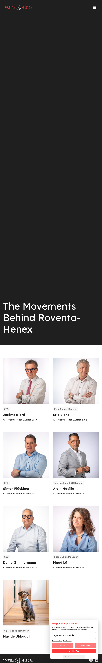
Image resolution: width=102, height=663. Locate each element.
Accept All (74, 651)
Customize (63, 645)
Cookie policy (67, 641)
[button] (94, 7)
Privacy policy (57, 641)
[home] (18, 7)
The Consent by (74, 657)
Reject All (85, 645)
